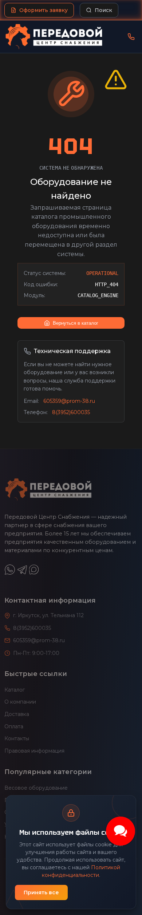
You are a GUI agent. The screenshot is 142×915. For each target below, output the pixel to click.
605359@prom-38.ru (69, 401)
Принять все (41, 892)
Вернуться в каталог (75, 323)
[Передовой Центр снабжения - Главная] (53, 37)
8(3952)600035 (71, 412)
